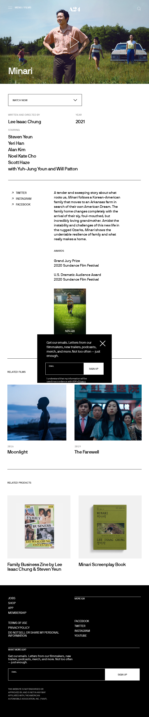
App (10, 607)
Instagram (23, 198)
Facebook (23, 204)
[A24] (74, 9)
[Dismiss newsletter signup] (103, 343)
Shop (12, 603)
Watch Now (20, 100)
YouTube (80, 635)
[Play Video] (74, 42)
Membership (17, 612)
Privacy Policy (18, 627)
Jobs (11, 598)
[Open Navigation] (20, 8)
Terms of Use (17, 622)
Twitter (21, 192)
